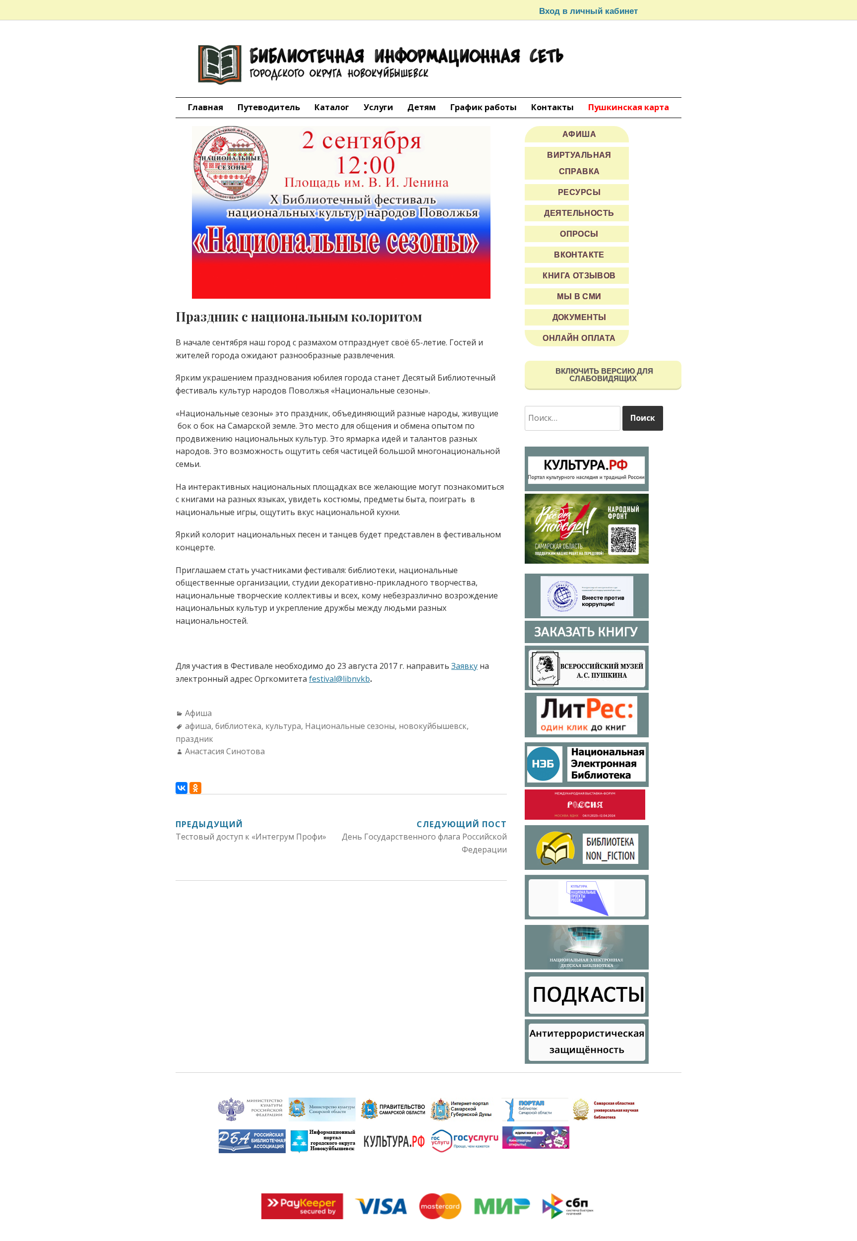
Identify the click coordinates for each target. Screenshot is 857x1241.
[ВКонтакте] (181, 788)
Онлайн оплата (579, 338)
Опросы (579, 234)
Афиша (198, 713)
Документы (579, 317)
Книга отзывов (579, 275)
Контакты (552, 107)
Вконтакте (579, 255)
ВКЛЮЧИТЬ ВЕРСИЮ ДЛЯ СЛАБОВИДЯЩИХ (603, 375)
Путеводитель (269, 107)
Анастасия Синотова (225, 751)
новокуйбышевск (433, 725)
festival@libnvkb (339, 678)
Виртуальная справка (579, 163)
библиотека (238, 725)
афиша (198, 725)
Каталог (331, 107)
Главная (205, 107)
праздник (194, 738)
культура (283, 725)
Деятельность (579, 213)
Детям (421, 107)
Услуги (378, 107)
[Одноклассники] (195, 788)
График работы (483, 107)
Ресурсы (579, 192)
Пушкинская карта (628, 107)
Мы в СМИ (579, 296)
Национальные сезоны (350, 725)
